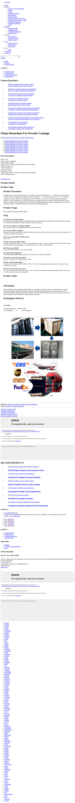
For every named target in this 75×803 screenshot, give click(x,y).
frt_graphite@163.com (10, 513)
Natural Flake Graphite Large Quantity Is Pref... (26, 470)
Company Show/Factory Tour (16, 18)
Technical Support (13, 38)
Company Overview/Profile (16, 8)
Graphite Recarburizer (14, 31)
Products (6, 27)
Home (6, 5)
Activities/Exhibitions (14, 23)
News (6, 41)
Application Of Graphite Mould (17, 124)
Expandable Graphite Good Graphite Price (20, 128)
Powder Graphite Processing (9, 416)
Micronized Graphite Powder (9, 414)
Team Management (13, 13)
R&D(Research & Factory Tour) (17, 20)
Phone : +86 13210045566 (12, 516)
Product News (12, 45)
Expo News (11, 46)
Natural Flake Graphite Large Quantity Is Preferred (23, 114)
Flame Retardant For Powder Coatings (19, 105)
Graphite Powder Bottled (8, 412)
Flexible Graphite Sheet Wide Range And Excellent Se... (24, 119)
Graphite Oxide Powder (8, 411)
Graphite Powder (13, 28)
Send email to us (5, 179)
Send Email (4, 567)
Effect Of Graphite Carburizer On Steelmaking (21, 90)
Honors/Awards (12, 17)
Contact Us (7, 53)
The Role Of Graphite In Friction (17, 100)
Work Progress (12, 36)
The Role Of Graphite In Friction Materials (20, 95)
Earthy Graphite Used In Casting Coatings (20, 86)
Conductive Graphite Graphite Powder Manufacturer (23, 109)
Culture (10, 12)
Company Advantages (14, 22)
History (10, 10)
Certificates (7, 51)
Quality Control (12, 40)
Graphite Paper (12, 33)
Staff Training (12, 15)
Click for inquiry (5, 562)
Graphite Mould (12, 30)
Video (10, 50)
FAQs (10, 25)
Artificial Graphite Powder (8, 409)
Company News (12, 43)
